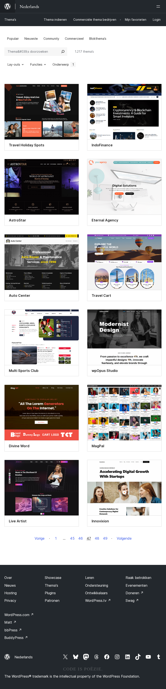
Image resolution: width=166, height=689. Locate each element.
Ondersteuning (96, 585)
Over (8, 577)
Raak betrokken (138, 577)
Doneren (135, 593)
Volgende (124, 538)
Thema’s (10, 19)
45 (72, 538)
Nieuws (10, 585)
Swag (132, 600)
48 (97, 538)
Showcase (53, 577)
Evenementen (136, 585)
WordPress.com (19, 615)
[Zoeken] (63, 51)
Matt (10, 622)
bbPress (13, 630)
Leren (89, 577)
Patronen (52, 600)
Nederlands (23, 657)
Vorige (40, 538)
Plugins (50, 593)
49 (105, 538)
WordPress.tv (98, 600)
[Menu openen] (159, 6)
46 (80, 538)
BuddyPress (16, 637)
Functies (36, 64)
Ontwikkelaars (96, 593)
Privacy (10, 600)
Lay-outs (14, 64)
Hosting (10, 593)
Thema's (51, 585)
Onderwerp (63, 64)
